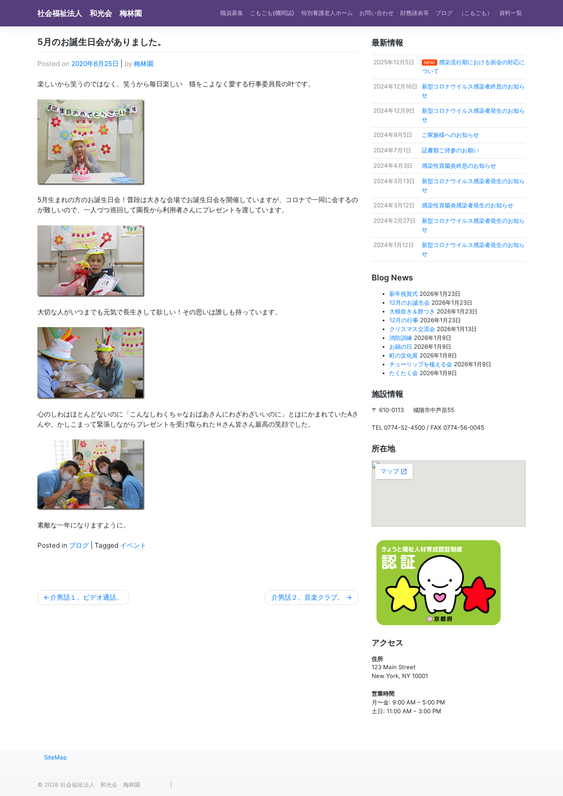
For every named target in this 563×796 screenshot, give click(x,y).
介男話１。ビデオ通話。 (86, 597)
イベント (133, 545)
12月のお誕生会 (409, 302)
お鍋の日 (400, 346)
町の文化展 (403, 355)
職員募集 (231, 12)
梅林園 (144, 63)
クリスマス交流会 (412, 328)
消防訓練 (400, 337)
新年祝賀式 (403, 293)
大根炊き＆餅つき (412, 311)
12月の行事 (403, 320)
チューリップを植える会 (420, 364)
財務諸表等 (414, 12)
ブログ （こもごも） (464, 12)
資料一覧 (510, 12)
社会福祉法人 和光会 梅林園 (89, 13)
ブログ (79, 545)
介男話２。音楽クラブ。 (307, 597)
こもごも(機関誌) (272, 12)
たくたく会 (403, 372)
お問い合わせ (376, 12)
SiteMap (55, 757)
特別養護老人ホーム (327, 12)
